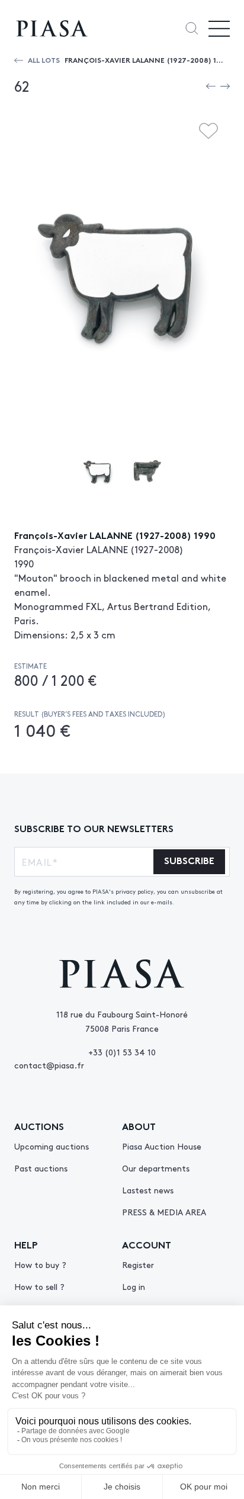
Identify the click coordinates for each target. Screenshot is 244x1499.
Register (138, 1264)
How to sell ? (39, 1286)
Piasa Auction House (161, 1146)
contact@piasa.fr (49, 1065)
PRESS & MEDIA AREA (164, 1212)
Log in (133, 1286)
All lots (44, 59)
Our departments (156, 1168)
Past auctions (41, 1168)
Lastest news (148, 1190)
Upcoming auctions (51, 1146)
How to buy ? (40, 1264)
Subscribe (189, 859)
